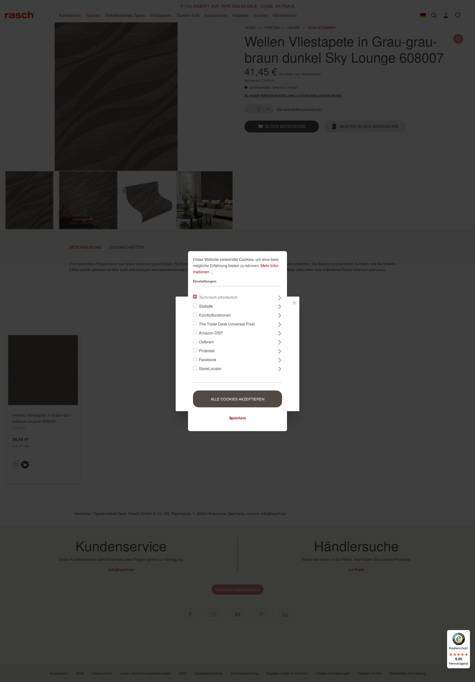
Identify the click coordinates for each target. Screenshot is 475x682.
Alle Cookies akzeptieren (237, 398)
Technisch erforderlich (218, 297)
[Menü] (467, 633)
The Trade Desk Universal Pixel (227, 324)
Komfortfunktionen (215, 315)
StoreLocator (210, 368)
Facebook (207, 359)
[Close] (294, 302)
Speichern (237, 417)
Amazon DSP (211, 332)
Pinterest (206, 350)
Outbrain (206, 341)
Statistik (206, 306)
